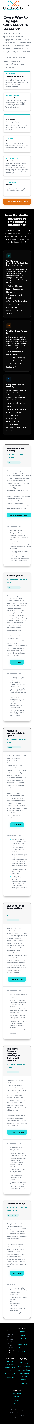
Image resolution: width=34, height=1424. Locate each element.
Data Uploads (21, 1338)
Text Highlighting (24, 1370)
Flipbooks (24, 1383)
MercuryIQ (24, 1363)
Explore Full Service (17, 1132)
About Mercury (17, 1393)
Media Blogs (24, 1380)
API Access (21, 1335)
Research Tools (10, 1377)
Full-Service (22, 1348)
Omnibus (21, 1351)
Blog (17, 1400)
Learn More (17, 662)
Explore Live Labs (17, 979)
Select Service (21, 1332)
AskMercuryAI (10, 1374)
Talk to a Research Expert (17, 202)
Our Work (17, 1397)
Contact (17, 1404)
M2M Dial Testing (24, 1366)
